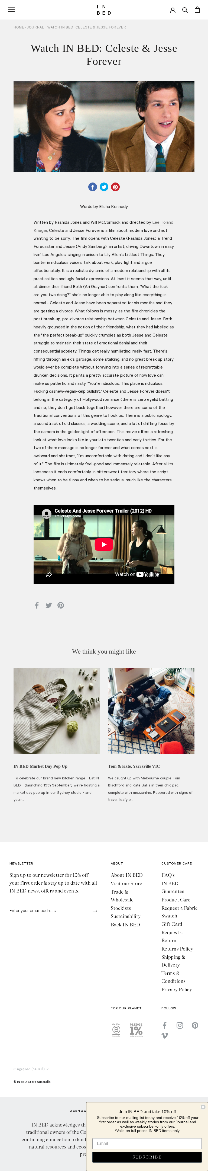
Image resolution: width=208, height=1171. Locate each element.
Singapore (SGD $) (29, 1069)
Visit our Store (126, 883)
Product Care (175, 900)
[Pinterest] (195, 1025)
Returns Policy (177, 949)
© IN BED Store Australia (32, 1081)
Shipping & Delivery (173, 961)
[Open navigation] (11, 9)
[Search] (185, 9)
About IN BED (127, 875)
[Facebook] (164, 1025)
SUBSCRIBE (147, 1157)
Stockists (121, 908)
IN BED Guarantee (172, 887)
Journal (36, 27)
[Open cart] (197, 10)
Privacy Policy (176, 989)
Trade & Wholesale (122, 896)
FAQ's (168, 875)
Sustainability (126, 916)
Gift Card (171, 924)
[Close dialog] (203, 1107)
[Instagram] (180, 1025)
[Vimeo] (164, 1035)
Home (19, 27)
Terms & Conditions (173, 977)
